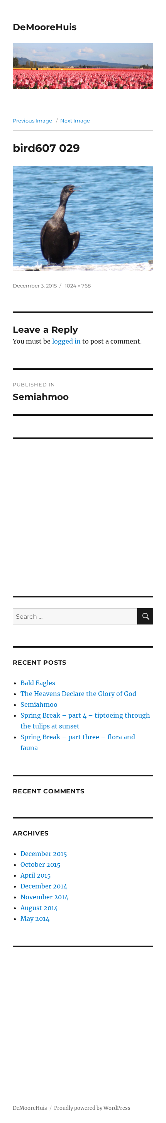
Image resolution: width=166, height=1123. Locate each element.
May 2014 (34, 918)
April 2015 (35, 875)
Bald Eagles (37, 683)
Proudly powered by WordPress (92, 1108)
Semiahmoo (39, 704)
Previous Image (32, 120)
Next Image (75, 120)
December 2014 (43, 886)
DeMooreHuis (44, 27)
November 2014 (44, 897)
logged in (66, 341)
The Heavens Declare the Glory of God (78, 694)
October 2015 (40, 864)
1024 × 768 (78, 285)
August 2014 (39, 908)
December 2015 (43, 854)
